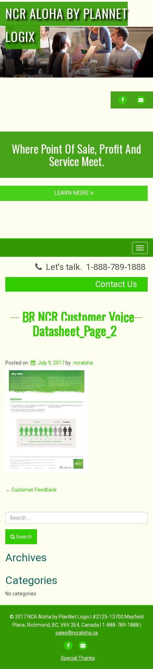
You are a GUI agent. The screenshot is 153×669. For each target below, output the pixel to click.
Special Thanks (78, 658)
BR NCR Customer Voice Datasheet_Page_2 (78, 323)
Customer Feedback (31, 490)
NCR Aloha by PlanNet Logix (66, 25)
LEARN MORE (71, 193)
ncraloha (83, 363)
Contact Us (116, 284)
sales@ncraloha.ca (77, 633)
